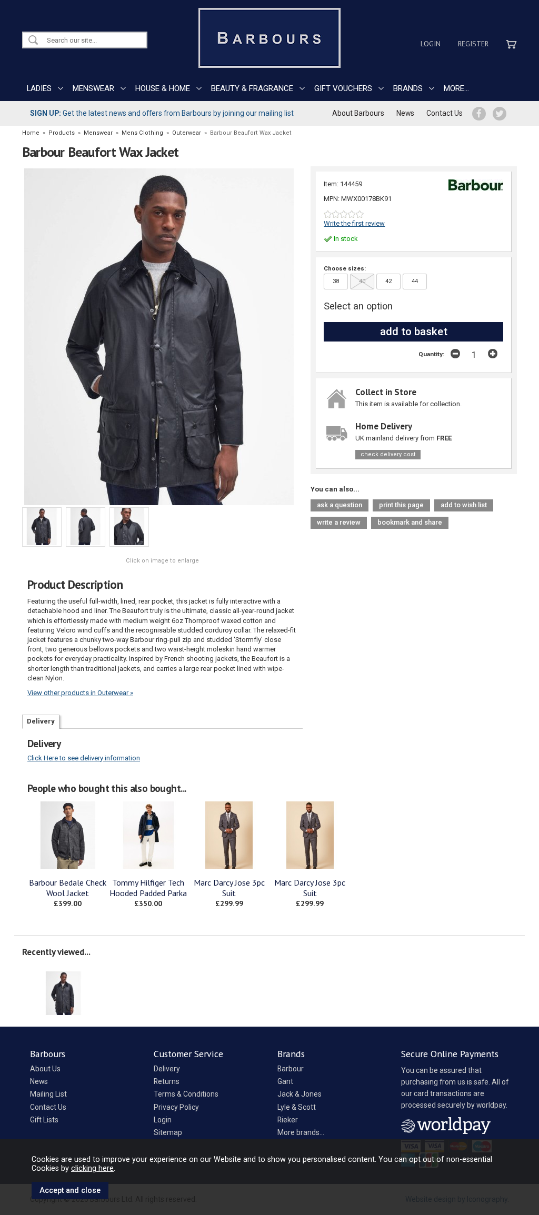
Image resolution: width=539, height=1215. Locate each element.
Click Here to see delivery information (83, 758)
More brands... (300, 1132)
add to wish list (464, 505)
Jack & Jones (299, 1094)
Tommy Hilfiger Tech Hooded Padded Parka (148, 887)
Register (473, 43)
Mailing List (48, 1094)
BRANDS (408, 88)
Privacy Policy (176, 1107)
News (405, 113)
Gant (285, 1081)
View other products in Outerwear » (80, 693)
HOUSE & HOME (162, 88)
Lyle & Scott (296, 1107)
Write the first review (354, 223)
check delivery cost (388, 454)
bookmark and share (409, 522)
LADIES (39, 88)
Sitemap (168, 1132)
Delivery (41, 721)
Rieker (287, 1120)
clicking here (92, 1168)
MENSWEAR (93, 88)
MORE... (456, 88)
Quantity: (431, 354)
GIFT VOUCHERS (343, 88)
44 (415, 281)
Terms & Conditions (186, 1094)
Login (431, 43)
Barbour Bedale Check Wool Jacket (67, 887)
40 (362, 281)
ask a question (339, 505)
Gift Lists (44, 1120)
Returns (166, 1081)
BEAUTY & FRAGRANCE (252, 88)
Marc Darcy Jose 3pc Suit (229, 887)
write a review (339, 522)
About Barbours (358, 113)
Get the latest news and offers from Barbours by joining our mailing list (162, 113)
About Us (45, 1069)
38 (336, 281)
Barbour (290, 1069)
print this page (401, 505)
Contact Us (444, 113)
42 (388, 281)
